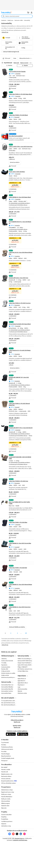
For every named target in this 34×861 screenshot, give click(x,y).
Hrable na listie (5, 675)
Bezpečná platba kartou (7, 781)
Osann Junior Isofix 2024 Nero (17, 172)
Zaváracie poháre (5, 667)
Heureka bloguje (5, 754)
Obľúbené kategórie (7, 656)
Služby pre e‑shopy (6, 794)
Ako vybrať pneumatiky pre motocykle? (8, 705)
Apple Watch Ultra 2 (23, 683)
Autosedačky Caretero (7, 691)
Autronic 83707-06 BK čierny (25, 661)
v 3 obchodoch (12, 107)
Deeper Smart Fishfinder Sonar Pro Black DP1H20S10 (25, 663)
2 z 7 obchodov (12, 295)
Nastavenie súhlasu (6, 776)
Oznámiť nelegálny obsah (7, 758)
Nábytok (20, 691)
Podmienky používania (7, 747)
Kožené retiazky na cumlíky (8, 673)
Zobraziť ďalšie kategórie (10, 52)
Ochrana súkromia (5, 779)
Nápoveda (3, 808)
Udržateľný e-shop (6, 826)
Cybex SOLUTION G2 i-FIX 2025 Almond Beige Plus (19, 404)
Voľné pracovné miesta (7, 749)
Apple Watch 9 (21, 681)
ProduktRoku (4, 819)
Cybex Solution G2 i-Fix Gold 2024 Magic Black (20, 351)
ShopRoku (4, 817)
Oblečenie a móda (22, 693)
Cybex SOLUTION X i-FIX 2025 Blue (18, 522)
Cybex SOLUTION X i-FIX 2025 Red (18, 568)
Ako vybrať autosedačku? (16, 136)
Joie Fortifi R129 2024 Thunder (17, 71)
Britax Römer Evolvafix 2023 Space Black (20, 324)
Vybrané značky (6, 682)
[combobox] (17, 16)
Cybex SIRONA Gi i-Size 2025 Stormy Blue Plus (20, 544)
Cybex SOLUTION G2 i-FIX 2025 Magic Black (20, 94)
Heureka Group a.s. (20, 838)
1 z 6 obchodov (12, 189)
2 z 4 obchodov (12, 244)
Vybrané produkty (23, 656)
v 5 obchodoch (12, 420)
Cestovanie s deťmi (18, 20)
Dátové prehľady (5, 801)
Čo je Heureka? (5, 742)
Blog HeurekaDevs (6, 756)
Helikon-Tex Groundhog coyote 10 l (25, 659)
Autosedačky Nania (6, 693)
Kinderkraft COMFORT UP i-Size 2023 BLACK (19, 378)
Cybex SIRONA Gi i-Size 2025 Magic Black (20, 197)
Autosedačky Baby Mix (7, 689)
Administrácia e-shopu (7, 790)
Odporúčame (22, 676)
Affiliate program (5, 803)
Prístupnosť (4, 761)
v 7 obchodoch (12, 395)
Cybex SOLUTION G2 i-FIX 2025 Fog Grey (20, 303)
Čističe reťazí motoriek (7, 661)
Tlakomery (4, 659)
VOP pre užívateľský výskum (8, 783)
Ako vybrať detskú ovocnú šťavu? (8, 703)
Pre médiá (3, 751)
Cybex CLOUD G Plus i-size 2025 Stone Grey (20, 146)
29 (26, 633)
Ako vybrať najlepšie (7, 698)
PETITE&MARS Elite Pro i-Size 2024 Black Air (20, 222)
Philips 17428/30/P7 (22, 667)
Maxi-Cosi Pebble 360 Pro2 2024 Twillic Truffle (19, 503)
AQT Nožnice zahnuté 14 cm (25, 669)
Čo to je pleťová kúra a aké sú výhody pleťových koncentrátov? (8, 701)
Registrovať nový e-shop (7, 792)
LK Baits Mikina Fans (23, 671)
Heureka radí (4, 772)
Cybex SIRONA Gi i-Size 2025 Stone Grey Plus (17, 613)
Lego (19, 687)
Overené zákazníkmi (6, 815)
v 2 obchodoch (12, 86)
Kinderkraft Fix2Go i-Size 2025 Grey (18, 278)
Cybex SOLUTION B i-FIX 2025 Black (18, 115)
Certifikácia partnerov (6, 821)
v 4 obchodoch (12, 340)
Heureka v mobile (5, 769)
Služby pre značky (5, 799)
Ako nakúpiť (4, 767)
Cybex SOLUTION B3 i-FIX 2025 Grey (18, 481)
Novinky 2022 (4, 669)
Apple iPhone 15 (22, 679)
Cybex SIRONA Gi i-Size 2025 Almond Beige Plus (20, 585)
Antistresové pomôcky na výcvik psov (8, 677)
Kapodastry (4, 665)
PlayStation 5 (21, 685)
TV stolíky (3, 663)
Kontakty (3, 745)
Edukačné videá (5, 806)
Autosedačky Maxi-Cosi (7, 685)
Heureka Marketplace (6, 797)
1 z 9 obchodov (12, 449)
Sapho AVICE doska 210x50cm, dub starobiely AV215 (25, 665)
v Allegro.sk (12, 159)
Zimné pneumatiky (22, 689)
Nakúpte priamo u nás (6, 774)
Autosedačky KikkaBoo (7, 687)
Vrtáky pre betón (5, 671)
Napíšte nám (17, 722)
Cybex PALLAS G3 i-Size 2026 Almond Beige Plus (17, 261)
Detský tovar (10, 20)
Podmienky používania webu (20, 840)
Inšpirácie (3, 824)
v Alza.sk (11, 365)
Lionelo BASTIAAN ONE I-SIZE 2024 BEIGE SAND (20, 457)
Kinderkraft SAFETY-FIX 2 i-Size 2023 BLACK (21, 428)
